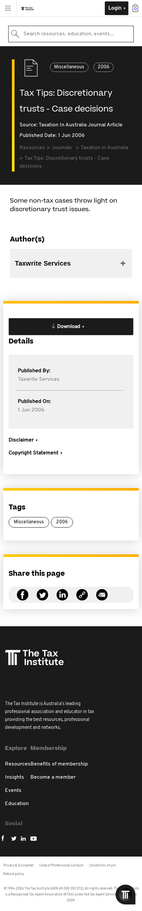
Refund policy (13, 874)
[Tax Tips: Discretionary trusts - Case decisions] (82, 598)
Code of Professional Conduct (61, 865)
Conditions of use (102, 865)
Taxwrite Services (38, 379)
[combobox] (71, 34)
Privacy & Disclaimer (18, 865)
